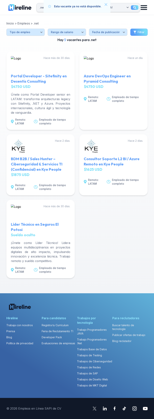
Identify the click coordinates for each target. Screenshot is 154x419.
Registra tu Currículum (55, 325)
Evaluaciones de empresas (58, 343)
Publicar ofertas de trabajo (128, 335)
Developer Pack (52, 337)
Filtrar (141, 32)
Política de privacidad (19, 343)
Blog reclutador (121, 341)
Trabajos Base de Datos (92, 349)
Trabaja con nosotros (19, 325)
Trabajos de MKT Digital (92, 385)
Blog (9, 337)
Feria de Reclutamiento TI (57, 331)
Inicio (10, 23)
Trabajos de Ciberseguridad (94, 361)
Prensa (10, 331)
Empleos (23, 23)
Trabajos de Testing (89, 355)
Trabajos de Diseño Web (92, 379)
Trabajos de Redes (89, 367)
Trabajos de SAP (87, 373)
